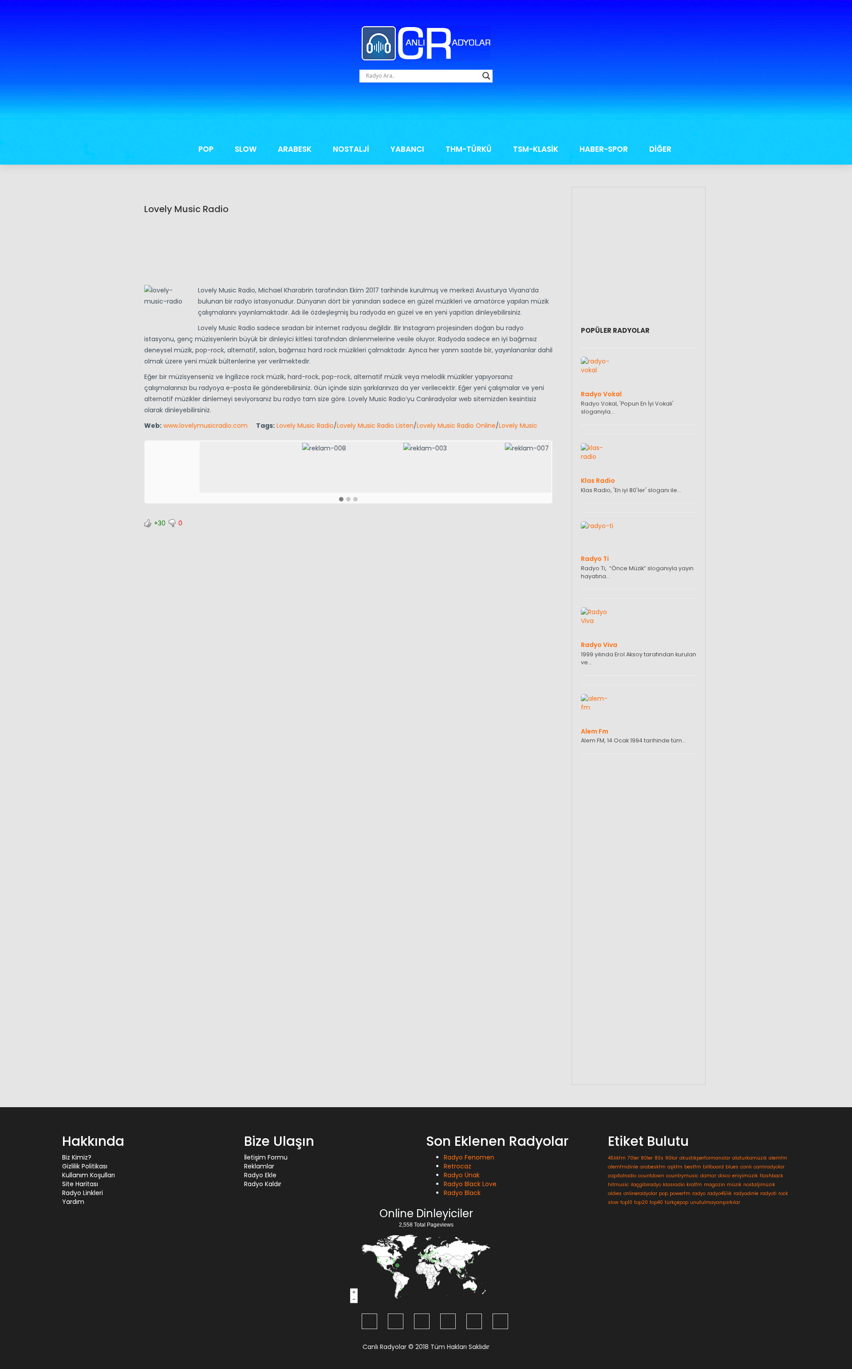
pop (663, 1193)
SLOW (245, 149)
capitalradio (622, 1175)
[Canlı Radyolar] (426, 42)
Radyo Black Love (470, 1184)
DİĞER (660, 149)
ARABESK (295, 149)
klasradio (674, 1184)
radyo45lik (719, 1193)
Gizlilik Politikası (84, 1166)
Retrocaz (457, 1166)
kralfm (694, 1184)
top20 (641, 1202)
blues (732, 1167)
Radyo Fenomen (469, 1157)
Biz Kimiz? (76, 1157)
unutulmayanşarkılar (715, 1202)
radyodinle (746, 1193)
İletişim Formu (266, 1157)
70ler (633, 1158)
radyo (699, 1193)
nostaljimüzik (759, 1184)
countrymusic (682, 1175)
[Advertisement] (426, 113)
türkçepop (676, 1202)
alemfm (778, 1158)
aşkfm (674, 1167)
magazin (714, 1184)
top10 (626, 1202)
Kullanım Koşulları (88, 1175)
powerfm (680, 1193)
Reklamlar (259, 1166)
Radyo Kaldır (262, 1184)
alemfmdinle (623, 1167)
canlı (746, 1167)
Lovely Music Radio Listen (375, 425)
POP (205, 149)
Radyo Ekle (260, 1175)
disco (724, 1175)
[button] (341, 499)
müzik (734, 1184)
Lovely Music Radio (186, 209)
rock (783, 1193)
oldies (615, 1193)
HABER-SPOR (604, 149)
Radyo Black (462, 1192)
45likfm (617, 1158)
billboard (713, 1167)
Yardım (73, 1201)
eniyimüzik (745, 1175)
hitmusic (618, 1184)
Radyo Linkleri (82, 1192)
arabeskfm (653, 1167)
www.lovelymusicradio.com (205, 425)
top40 (656, 1202)
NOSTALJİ (351, 149)
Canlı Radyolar (384, 1346)
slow (613, 1202)
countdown (651, 1175)
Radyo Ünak (462, 1175)
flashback (771, 1175)
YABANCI (407, 149)
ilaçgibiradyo (646, 1184)
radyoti (768, 1193)
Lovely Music (518, 425)
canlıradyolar (769, 1167)
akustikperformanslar (704, 1158)
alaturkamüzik (749, 1158)
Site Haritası (80, 1184)
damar (708, 1175)
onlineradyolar (640, 1193)
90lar (671, 1158)
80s (659, 1158)
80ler (647, 1158)
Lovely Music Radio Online (456, 425)
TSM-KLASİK (535, 149)
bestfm (692, 1167)
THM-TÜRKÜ (469, 149)
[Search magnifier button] (486, 76)
